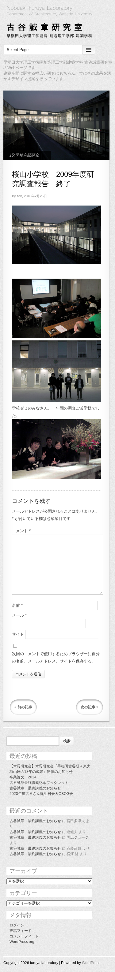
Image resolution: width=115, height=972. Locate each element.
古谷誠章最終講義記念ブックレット (39, 783)
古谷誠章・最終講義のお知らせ (35, 788)
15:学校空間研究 (24, 155)
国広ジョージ (78, 837)
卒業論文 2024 (23, 777)
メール (19, 615)
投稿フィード (21, 931)
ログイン (17, 925)
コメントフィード (24, 936)
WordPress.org (22, 942)
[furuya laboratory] (57, 22)
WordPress (91, 963)
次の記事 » (89, 707)
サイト (18, 634)
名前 (17, 605)
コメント (21, 531)
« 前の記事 (23, 707)
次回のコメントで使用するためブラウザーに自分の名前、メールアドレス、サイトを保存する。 (56, 657)
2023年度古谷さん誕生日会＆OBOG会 (41, 794)
